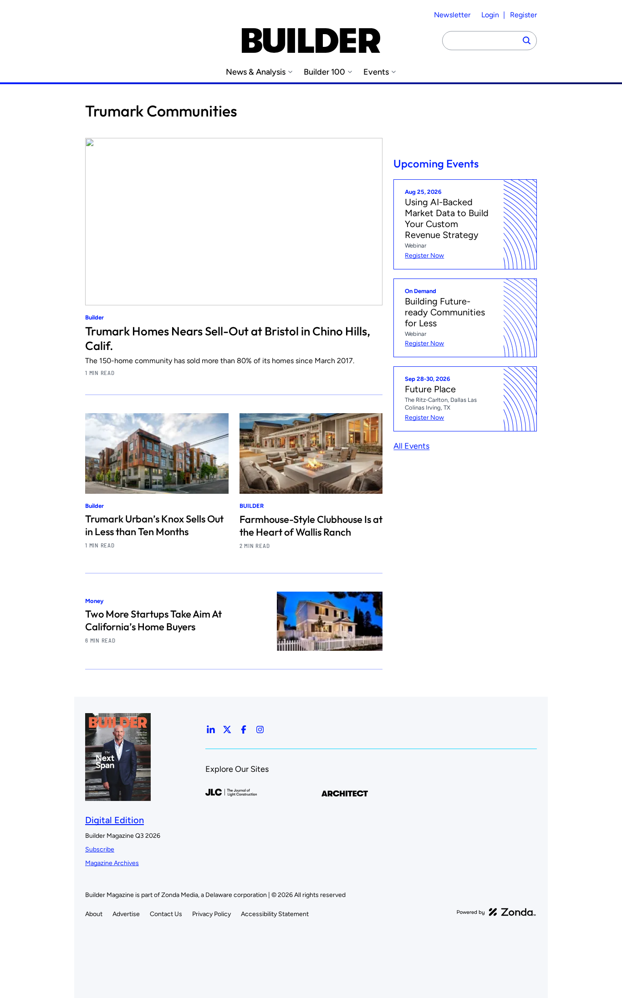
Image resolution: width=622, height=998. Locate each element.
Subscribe (99, 849)
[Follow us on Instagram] (260, 729)
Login (490, 14)
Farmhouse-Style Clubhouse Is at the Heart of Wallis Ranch (311, 525)
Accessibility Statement (275, 914)
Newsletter (452, 14)
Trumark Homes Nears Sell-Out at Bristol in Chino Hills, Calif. (227, 338)
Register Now (424, 255)
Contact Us (166, 914)
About (93, 914)
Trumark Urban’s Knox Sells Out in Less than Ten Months (154, 525)
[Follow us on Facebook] (243, 729)
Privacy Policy (211, 914)
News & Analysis (256, 72)
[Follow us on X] (227, 729)
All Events (411, 446)
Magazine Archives (112, 863)
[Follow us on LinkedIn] (210, 729)
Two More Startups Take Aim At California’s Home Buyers (153, 620)
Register (523, 14)
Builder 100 (324, 72)
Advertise (126, 914)
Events (376, 72)
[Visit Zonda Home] (496, 912)
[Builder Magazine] (311, 40)
